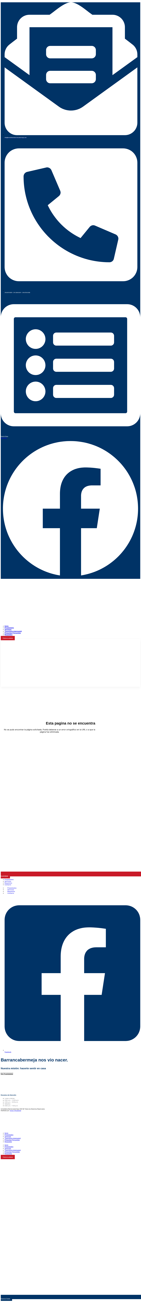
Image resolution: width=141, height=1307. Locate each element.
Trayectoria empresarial (13, 1138)
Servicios (8, 881)
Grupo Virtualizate (15, 1110)
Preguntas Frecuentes (12, 1140)
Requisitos (8, 883)
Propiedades (9, 879)
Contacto (8, 885)
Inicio (6, 1133)
